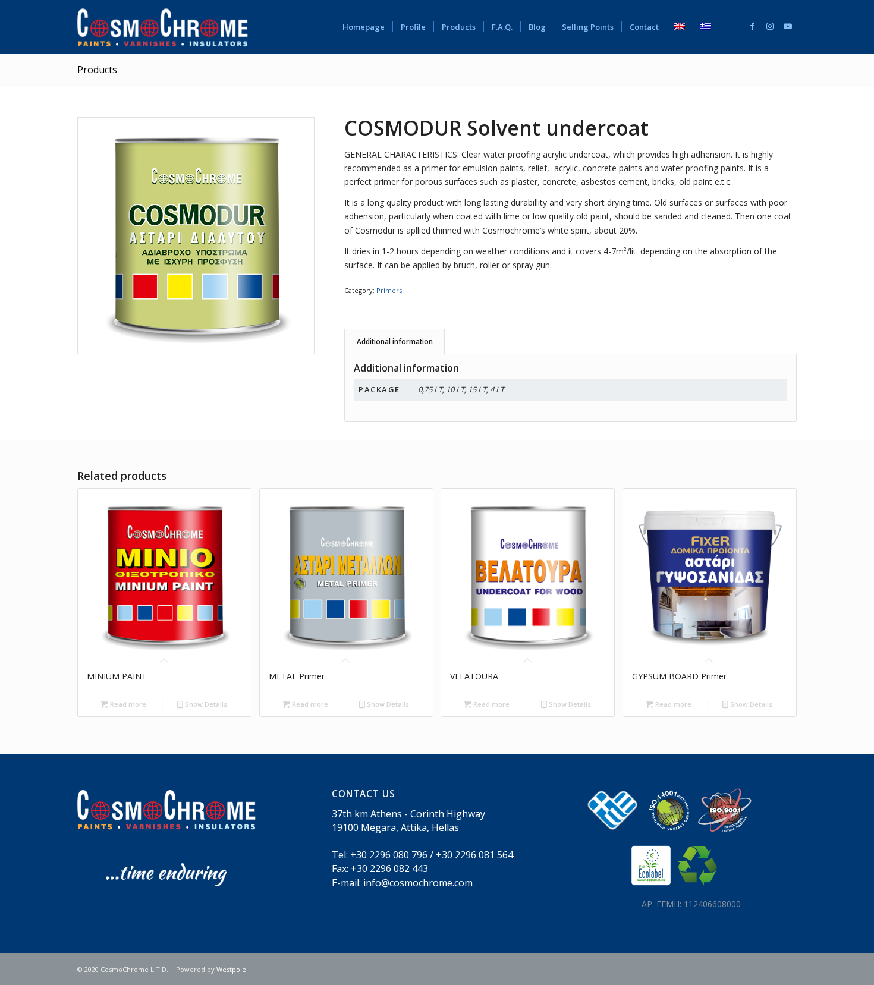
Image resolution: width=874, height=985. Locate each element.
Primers (389, 290)
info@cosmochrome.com (418, 882)
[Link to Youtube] (788, 26)
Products (97, 69)
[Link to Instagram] (770, 26)
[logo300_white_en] (162, 27)
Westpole (231, 969)
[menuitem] (363, 27)
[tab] (394, 341)
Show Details (205, 704)
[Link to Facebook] (752, 26)
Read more (127, 704)
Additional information (395, 341)
